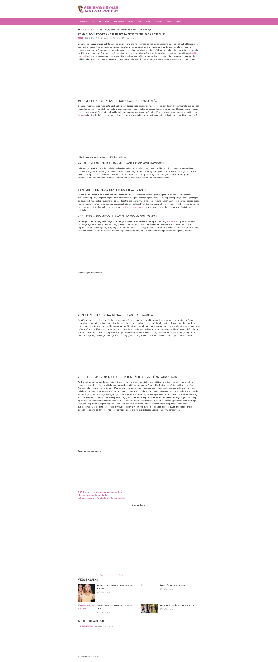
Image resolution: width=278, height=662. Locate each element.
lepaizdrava (107, 38)
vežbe (169, 21)
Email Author (105, 626)
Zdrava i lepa (82, 656)
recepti (148, 21)
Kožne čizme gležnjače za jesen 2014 (177, 605)
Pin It (121, 575)
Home (83, 29)
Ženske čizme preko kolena (172, 585)
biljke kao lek (96, 21)
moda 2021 (120, 38)
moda (139, 21)
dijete (107, 21)
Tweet (102, 575)
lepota (130, 21)
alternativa (84, 21)
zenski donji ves (131, 38)
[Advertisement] (139, 80)
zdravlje (178, 21)
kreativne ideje (119, 21)
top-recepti (159, 21)
